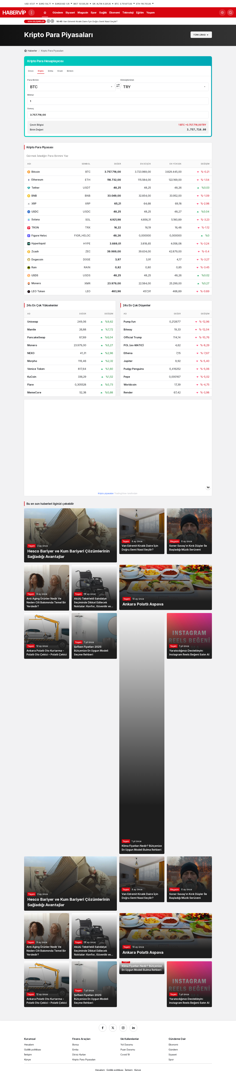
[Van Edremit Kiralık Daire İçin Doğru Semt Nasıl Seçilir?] (141, 531)
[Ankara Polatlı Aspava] (165, 587)
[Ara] (230, 12)
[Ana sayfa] (45, 12)
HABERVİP (14, 12)
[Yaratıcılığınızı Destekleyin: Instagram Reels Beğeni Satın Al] (189, 636)
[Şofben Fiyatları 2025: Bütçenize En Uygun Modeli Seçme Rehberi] (94, 636)
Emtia (50, 71)
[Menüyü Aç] (31, 12)
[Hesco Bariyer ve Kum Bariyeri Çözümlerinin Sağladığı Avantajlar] (70, 535)
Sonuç (30, 108)
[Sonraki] (52, 21)
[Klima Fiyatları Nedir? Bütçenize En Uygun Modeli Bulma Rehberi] (141, 733)
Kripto (41, 71)
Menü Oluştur (205, 3)
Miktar (30, 94)
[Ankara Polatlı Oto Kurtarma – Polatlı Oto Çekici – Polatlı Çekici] (46, 636)
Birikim (70, 71)
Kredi (60, 71)
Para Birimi (33, 80)
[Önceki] (48, 21)
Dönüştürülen (127, 80)
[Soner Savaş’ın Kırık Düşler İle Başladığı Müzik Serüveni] (189, 531)
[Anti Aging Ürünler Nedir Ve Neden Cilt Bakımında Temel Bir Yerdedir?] (46, 588)
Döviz (31, 71)
